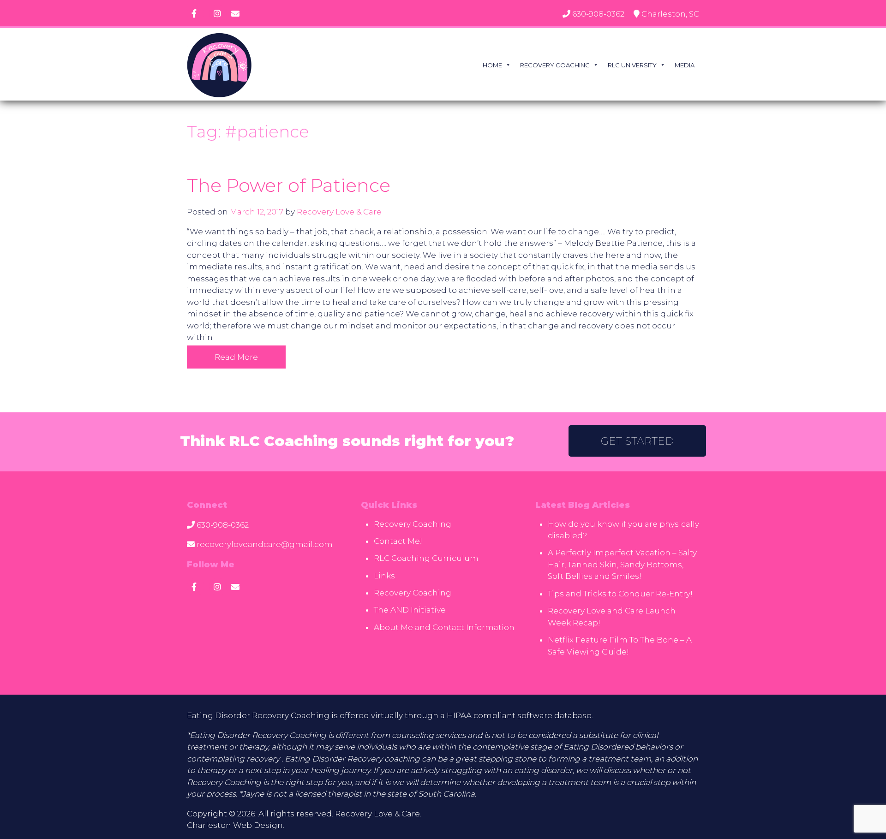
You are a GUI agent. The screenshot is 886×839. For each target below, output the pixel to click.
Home (492, 65)
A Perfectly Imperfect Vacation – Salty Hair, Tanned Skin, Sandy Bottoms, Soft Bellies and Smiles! (622, 564)
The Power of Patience (288, 185)
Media (684, 65)
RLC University (632, 65)
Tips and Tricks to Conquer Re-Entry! (620, 593)
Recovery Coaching (555, 65)
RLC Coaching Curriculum (426, 558)
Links (384, 575)
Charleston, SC (670, 13)
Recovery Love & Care (339, 211)
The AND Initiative (410, 609)
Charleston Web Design (235, 825)
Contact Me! (398, 541)
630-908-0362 (598, 13)
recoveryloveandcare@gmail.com (265, 544)
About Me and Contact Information (444, 627)
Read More (236, 357)
